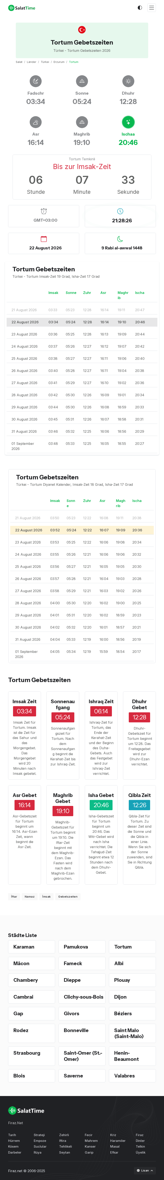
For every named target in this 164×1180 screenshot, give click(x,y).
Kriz (113, 1135)
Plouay (122, 980)
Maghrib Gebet (63, 798)
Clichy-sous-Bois (83, 997)
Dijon (120, 997)
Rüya (37, 1152)
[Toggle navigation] (151, 7)
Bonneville (76, 1030)
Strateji (39, 1135)
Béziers (123, 1014)
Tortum (123, 947)
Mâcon (21, 963)
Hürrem (14, 1141)
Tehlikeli (65, 1146)
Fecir (88, 1135)
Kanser (90, 1146)
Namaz (30, 896)
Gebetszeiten (68, 896)
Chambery (25, 980)
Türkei (45, 62)
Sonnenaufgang (63, 704)
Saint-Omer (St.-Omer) (83, 1056)
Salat (19, 62)
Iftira (62, 1141)
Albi (118, 963)
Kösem (13, 1146)
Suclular (40, 1146)
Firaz (140, 1135)
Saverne (73, 1076)
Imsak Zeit (25, 701)
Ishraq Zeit (101, 701)
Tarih (12, 1135)
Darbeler (14, 1152)
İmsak (46, 896)
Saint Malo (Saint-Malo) (129, 1033)
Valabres (124, 1076)
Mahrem (91, 1141)
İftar (14, 896)
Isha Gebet (101, 795)
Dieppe (72, 980)
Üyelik (140, 1152)
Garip (89, 1152)
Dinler (140, 1141)
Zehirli (64, 1135)
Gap (18, 1014)
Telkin (140, 1146)
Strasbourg (26, 1053)
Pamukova (76, 947)
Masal (115, 1146)
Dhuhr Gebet (139, 704)
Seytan (64, 1152)
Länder (31, 62)
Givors (71, 1014)
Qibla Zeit (139, 795)
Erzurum (59, 62)
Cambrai (23, 997)
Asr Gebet (25, 795)
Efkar (114, 1152)
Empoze (40, 1141)
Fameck (73, 963)
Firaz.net (15, 1171)
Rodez (20, 1030)
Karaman (23, 947)
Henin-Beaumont (126, 1056)
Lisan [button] (145, 1170)
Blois (19, 1076)
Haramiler (118, 1141)
